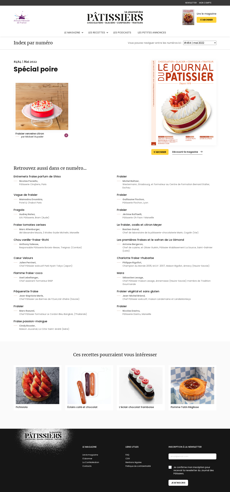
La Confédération (90, 462)
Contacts (87, 466)
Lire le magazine (206, 14)
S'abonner (206, 19)
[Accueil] (115, 17)
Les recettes (96, 32)
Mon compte (205, 2)
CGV (127, 458)
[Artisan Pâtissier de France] (22, 17)
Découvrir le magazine (185, 151)
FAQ (127, 454)
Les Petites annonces (152, 32)
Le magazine (72, 32)
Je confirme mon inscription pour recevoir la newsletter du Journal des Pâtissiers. (194, 470)
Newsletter (191, 2)
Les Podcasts (122, 32)
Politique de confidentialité (138, 466)
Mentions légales (133, 462)
